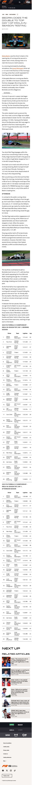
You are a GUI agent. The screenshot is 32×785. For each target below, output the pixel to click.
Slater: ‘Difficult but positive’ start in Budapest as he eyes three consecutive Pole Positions (19, 698)
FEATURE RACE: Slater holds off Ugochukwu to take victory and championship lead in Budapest (19, 709)
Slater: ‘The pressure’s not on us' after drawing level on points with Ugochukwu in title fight (19, 666)
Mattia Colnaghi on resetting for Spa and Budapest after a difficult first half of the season (19, 677)
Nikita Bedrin (6, 55)
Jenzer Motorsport (17, 68)
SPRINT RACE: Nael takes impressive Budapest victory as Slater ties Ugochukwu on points (19, 721)
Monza (4, 6)
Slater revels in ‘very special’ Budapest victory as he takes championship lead (19, 688)
